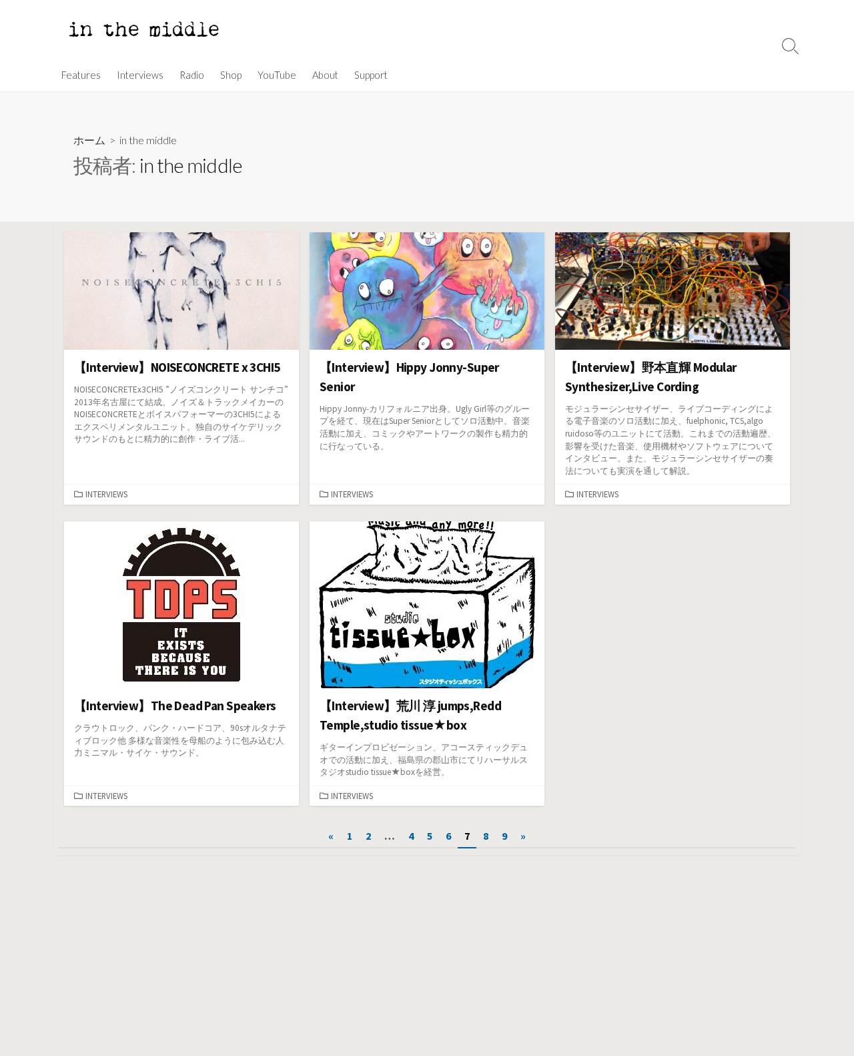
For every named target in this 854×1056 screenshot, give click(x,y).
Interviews (140, 75)
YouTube (277, 75)
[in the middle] (143, 29)
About (325, 75)
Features (81, 75)
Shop (231, 75)
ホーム (89, 140)
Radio (191, 75)
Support (371, 75)
